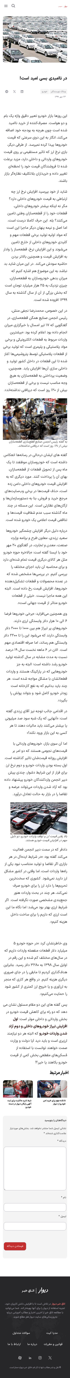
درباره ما (32, 1344)
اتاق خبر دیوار (58, 1304)
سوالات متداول (21, 1333)
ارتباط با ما (14, 1344)
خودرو (44, 91)
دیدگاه (61, 1141)
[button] (6, 6)
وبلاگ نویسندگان (58, 91)
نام (63, 1197)
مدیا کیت (52, 1333)
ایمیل (62, 1216)
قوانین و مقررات (53, 1344)
